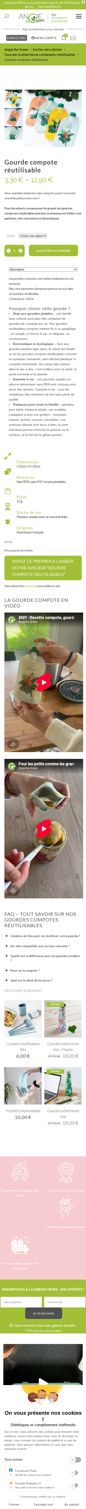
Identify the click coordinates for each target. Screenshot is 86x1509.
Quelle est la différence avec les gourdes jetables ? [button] (45, 958)
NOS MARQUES (50, 7)
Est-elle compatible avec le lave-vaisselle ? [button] (40, 946)
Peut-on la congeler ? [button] (25, 970)
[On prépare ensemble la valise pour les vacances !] (43, 1383)
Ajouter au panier (53, 250)
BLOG (29, 7)
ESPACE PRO (16, 38)
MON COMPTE (46, 38)
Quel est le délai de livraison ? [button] (31, 980)
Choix (11, 236)
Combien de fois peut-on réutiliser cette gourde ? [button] (45, 936)
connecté (31, 586)
